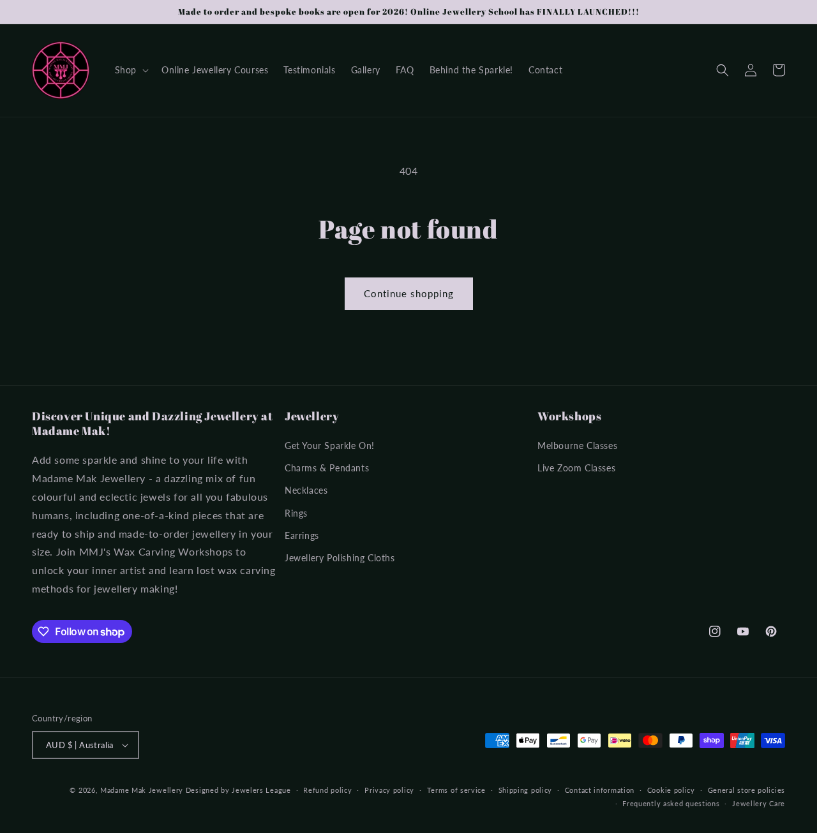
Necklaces (306, 490)
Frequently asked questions (670, 803)
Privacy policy (389, 790)
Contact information (599, 790)
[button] (130, 70)
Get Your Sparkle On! (330, 445)
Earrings (302, 535)
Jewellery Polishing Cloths (340, 557)
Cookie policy (671, 790)
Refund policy (327, 790)
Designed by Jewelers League (238, 790)
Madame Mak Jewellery (141, 790)
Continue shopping (409, 293)
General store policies (746, 790)
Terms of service (456, 790)
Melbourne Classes (577, 445)
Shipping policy (525, 790)
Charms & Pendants (327, 467)
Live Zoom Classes (576, 467)
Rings (296, 513)
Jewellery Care (758, 803)
